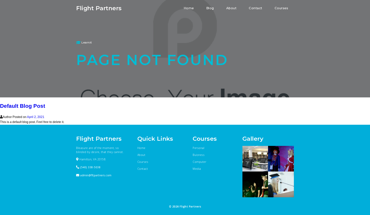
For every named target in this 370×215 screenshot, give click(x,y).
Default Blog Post (22, 106)
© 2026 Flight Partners (185, 206)
